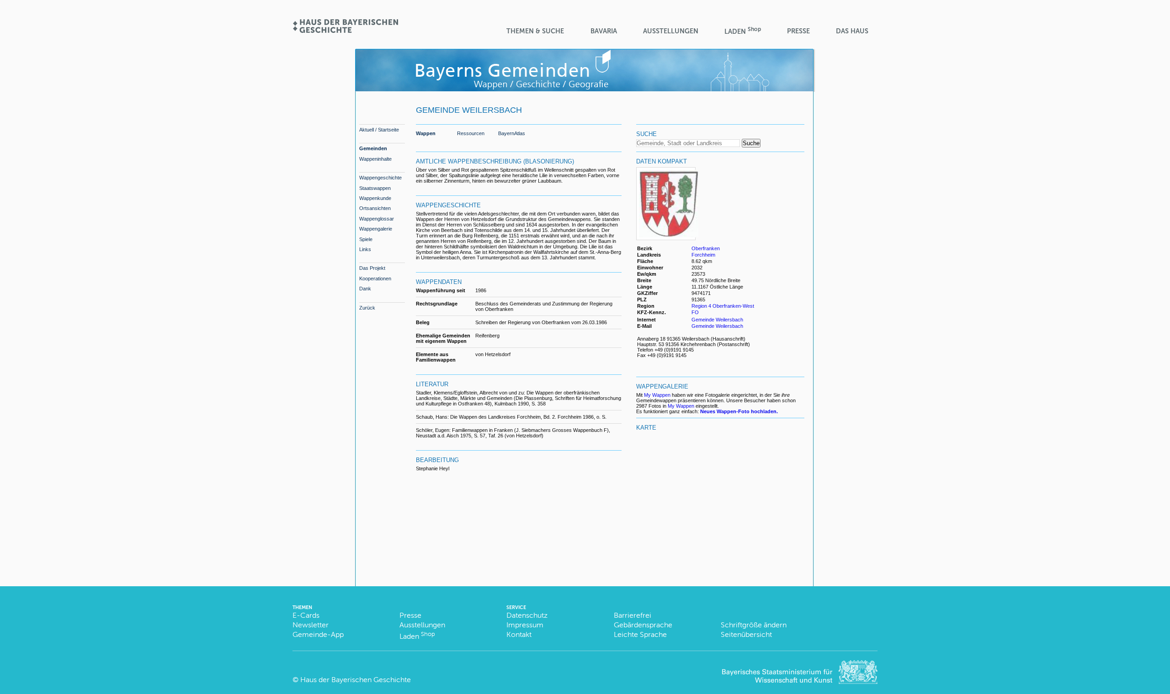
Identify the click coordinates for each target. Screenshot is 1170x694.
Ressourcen (470, 133)
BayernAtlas (511, 133)
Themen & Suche (535, 31)
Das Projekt (372, 268)
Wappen (426, 133)
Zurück (367, 307)
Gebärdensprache (643, 625)
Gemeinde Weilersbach (717, 319)
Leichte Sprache (640, 634)
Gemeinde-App (318, 634)
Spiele (365, 239)
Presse (798, 31)
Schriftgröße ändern (754, 625)
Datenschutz (527, 615)
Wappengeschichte (380, 177)
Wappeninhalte (375, 159)
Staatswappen (375, 188)
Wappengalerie (375, 228)
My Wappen (657, 395)
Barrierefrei (632, 615)
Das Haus (852, 31)
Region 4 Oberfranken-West (722, 306)
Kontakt (519, 634)
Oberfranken (705, 248)
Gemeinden (373, 148)
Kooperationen (375, 278)
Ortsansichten (375, 208)
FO (695, 312)
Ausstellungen (670, 31)
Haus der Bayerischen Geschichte (355, 679)
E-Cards (305, 615)
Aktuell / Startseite (379, 129)
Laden (742, 31)
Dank (365, 288)
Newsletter (310, 625)
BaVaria (603, 31)
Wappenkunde (375, 198)
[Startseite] (345, 30)
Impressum (524, 625)
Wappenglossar (376, 218)
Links (365, 249)
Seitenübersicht (746, 634)
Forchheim (703, 255)
